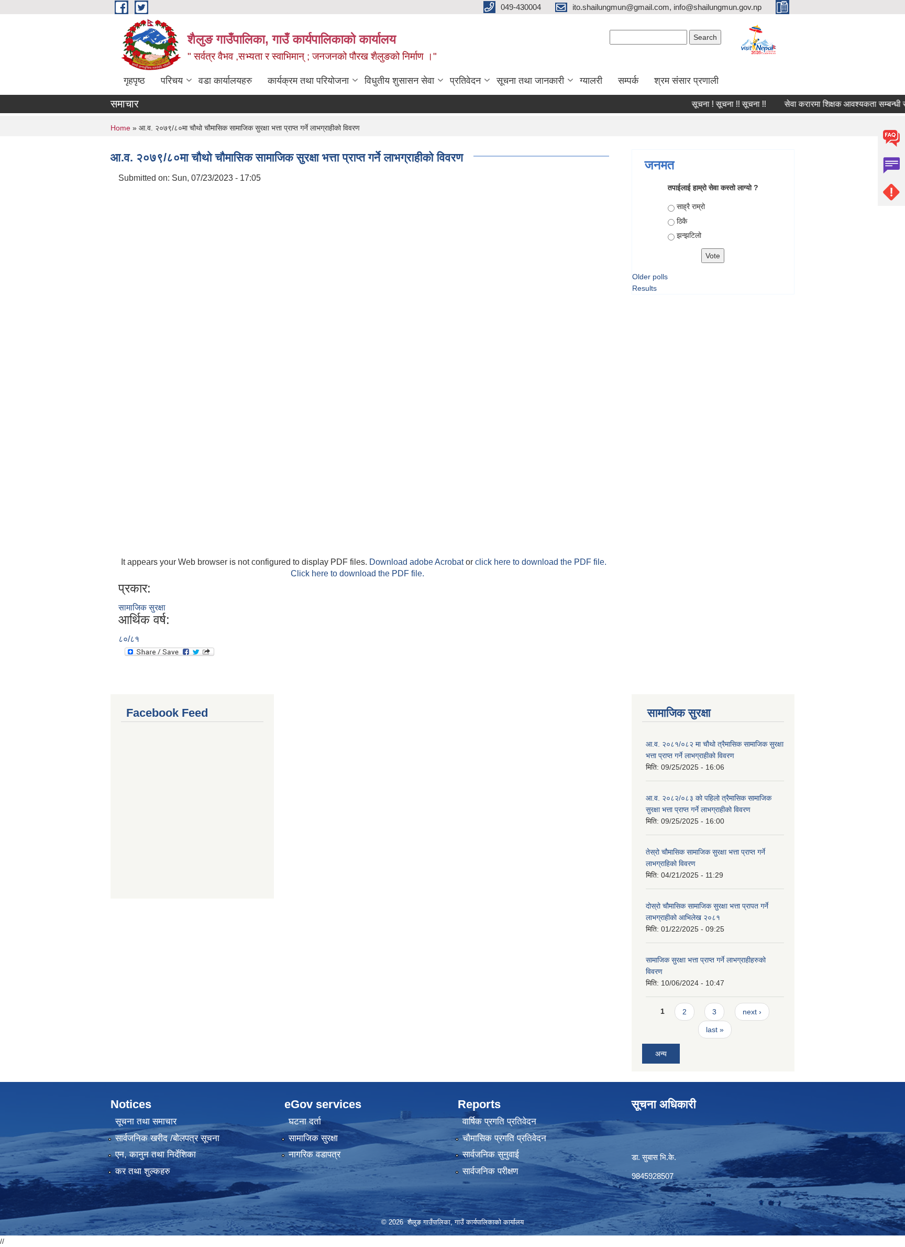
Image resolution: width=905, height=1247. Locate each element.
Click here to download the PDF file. (357, 573)
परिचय (172, 80)
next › (752, 1012)
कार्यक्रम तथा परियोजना (308, 80)
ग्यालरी (591, 80)
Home (120, 128)
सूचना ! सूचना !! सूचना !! (712, 104)
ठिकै (682, 221)
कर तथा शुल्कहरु (142, 1171)
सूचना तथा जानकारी (530, 80)
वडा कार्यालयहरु (225, 80)
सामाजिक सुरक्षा (141, 607)
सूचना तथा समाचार (145, 1121)
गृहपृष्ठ (134, 80)
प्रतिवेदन (465, 80)
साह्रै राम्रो (691, 206)
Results (644, 288)
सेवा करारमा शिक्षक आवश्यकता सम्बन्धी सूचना (836, 104)
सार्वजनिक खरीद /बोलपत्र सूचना (167, 1138)
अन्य (661, 1053)
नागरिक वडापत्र (314, 1155)
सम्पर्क (628, 80)
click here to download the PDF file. (540, 561)
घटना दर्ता (305, 1121)
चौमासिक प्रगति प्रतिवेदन (504, 1138)
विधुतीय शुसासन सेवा (399, 80)
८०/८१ (128, 639)
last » (715, 1029)
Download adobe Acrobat (417, 561)
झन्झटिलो (689, 235)
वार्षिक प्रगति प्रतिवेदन (499, 1121)
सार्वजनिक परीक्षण (490, 1171)
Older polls (650, 276)
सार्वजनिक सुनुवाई (490, 1155)
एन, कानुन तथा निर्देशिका (155, 1155)
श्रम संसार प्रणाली (686, 80)
